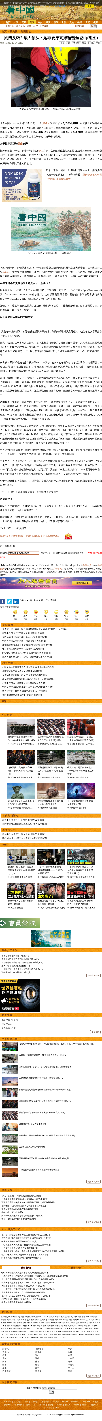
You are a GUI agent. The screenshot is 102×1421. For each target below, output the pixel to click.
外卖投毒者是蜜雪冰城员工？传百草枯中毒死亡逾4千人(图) (27, 1282)
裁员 (42, 908)
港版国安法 (35, 1320)
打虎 (98, 1323)
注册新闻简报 (10, 1382)
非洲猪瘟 (58, 1329)
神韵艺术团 (30, 1405)
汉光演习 (43, 1320)
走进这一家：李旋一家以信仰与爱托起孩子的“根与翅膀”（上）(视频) (34, 629)
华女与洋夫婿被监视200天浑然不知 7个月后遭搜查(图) (28, 679)
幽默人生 (23, 1337)
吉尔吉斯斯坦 (28, 744)
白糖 (55, 808)
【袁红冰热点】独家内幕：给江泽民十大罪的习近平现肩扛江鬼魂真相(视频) (35, 1276)
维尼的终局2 (54, 877)
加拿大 (46, 123)
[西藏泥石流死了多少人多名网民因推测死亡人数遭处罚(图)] (10, 1066)
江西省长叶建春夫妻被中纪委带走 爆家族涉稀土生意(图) (26, 1238)
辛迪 (70, 1371)
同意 (89, 6)
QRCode (24, 600)
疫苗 (18, 1320)
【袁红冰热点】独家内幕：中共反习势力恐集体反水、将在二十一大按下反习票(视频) (56, 1044)
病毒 (38, 1317)
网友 (28, 777)
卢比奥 (33, 1317)
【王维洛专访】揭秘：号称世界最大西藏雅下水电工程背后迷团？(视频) (33, 1251)
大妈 (44, 1329)
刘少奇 (97, 1334)
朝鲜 (34, 1326)
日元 (85, 1326)
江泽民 (47, 1323)
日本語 (95, 1402)
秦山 (4, 1365)
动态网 (49, 1407)
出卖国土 (74, 1317)
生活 (79, 22)
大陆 (16, 22)
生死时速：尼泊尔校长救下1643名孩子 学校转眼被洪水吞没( (80, 770)
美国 (32, 22)
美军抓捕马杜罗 (9, 1028)
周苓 (4, 1358)
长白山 (41, 1332)
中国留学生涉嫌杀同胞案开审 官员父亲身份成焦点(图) (27, 687)
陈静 (37, 1358)
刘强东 (39, 1329)
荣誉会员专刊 (10, 950)
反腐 (94, 1323)
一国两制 (14, 1326)
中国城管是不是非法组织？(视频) (16, 1302)
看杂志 (51, 1405)
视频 (95, 22)
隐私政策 (55, 1402)
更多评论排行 (93, 1305)
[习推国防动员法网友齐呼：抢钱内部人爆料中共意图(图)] (10, 1101)
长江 (14, 1320)
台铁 (87, 1317)
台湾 (25, 1329)
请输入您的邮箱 (33, 1388)
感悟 (33, 1337)
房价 (49, 1329)
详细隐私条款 (60, 6)
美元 (61, 1326)
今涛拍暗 (39, 1349)
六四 (68, 1317)
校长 (82, 777)
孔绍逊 (73, 744)
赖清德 (3, 1323)
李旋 (30, 877)
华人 (40, 150)
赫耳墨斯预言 (16, 808)
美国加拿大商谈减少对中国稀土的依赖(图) (22, 695)
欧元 (81, 1326)
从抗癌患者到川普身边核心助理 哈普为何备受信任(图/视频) (45, 1089)
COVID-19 (44, 1317)
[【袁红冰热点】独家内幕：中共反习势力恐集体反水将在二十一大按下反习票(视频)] (10, 1044)
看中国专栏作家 (11, 1344)
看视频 (59, 1405)
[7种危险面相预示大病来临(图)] (10, 1124)
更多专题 (95, 1032)
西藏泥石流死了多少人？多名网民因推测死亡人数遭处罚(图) (45, 1066)
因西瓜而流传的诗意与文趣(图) (15, 956)
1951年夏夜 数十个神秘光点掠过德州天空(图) (21, 1196)
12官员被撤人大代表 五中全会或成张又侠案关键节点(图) (26, 1245)
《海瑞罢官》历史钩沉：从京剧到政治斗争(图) (22, 969)
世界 (63, 22)
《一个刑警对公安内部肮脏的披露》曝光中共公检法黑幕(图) (28, 1289)
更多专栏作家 (93, 1376)
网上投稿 (7, 1402)
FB (31, 1326)
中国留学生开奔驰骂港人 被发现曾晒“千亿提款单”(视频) (28, 667)
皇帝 (6, 1337)
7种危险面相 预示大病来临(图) (32, 1124)
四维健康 (6, 1371)
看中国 (22, 11)
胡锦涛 (79, 744)
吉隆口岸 (44, 744)
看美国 (14, 31)
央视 (88, 1332)
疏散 (86, 777)
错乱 (80, 808)
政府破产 (64, 908)
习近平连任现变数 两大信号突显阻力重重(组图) (22, 962)
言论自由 (76, 1332)
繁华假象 (55, 908)
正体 (68, 43)
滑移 (84, 808)
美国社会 (9, 26)
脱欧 (44, 1326)
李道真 (38, 1352)
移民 (96, 1332)
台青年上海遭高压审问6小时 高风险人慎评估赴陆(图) (42, 1055)
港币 (89, 1326)
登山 (20, 143)
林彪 (92, 1334)
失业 (12, 908)
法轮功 (7, 1332)
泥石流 (43, 777)
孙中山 (69, 1334)
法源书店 (41, 1405)
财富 (10, 1329)
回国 (23, 1334)
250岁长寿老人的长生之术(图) (32, 1147)
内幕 (64, 1323)
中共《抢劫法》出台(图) (12, 1212)
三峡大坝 (93, 1317)
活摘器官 (81, 1317)
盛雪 (37, 1361)
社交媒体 (25, 1326)
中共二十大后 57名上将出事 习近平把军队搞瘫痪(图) (24, 1254)
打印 (84, 43)
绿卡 (32, 1334)
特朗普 (27, 1317)
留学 (7, 1334)
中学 (78, 777)
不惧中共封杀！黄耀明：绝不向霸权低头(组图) (24, 683)
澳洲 (51, 1334)
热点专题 (7, 1015)
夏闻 (70, 1355)
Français (74, 1402)
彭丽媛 (19, 744)
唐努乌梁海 (33, 1332)
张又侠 (63, 1317)
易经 (17, 1337)
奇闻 (87, 22)
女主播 (83, 1332)
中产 (15, 1329)
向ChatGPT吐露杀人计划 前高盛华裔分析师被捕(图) (26, 653)
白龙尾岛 (47, 1332)
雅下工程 (74, 877)
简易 (70, 1349)
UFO (82, 1320)
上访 (2, 1332)
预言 (41, 1337)
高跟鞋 (6, 272)
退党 (70, 1320)
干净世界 (23, 877)
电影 (62, 877)
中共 (32, 777)
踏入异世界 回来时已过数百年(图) (16, 966)
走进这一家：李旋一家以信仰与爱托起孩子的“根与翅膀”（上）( (21, 870)
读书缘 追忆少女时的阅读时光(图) (16, 972)
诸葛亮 (11, 1337)
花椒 (50, 808)
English (65, 1402)
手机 (37, 1337)
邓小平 (87, 1334)
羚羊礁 (84, 908)
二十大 (85, 744)
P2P (68, 1329)
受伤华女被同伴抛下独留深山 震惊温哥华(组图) (24, 675)
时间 (72, 808)
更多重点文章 (93, 1182)
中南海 (58, 1323)
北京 (35, 1329)
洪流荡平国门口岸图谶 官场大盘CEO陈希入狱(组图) (42, 1112)
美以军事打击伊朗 (10, 1020)
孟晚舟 (9, 1323)
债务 (53, 1326)
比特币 (66, 1326)
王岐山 (97, 1320)
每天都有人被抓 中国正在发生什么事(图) (19, 1241)
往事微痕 (51, 1320)
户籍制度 (19, 908)
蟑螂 (46, 808)
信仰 (17, 877)
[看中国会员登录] (20, 923)
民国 (56, 1334)
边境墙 (19, 1323)
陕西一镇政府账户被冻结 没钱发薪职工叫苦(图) (22, 1215)
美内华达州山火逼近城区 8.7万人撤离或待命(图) (24, 637)
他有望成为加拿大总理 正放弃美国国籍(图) (22, 671)
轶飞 (4, 1355)
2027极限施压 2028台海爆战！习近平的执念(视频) (23, 1299)
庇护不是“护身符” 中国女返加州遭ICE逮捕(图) (23, 633)
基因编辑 (78, 1329)
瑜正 (4, 1368)
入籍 (27, 1334)
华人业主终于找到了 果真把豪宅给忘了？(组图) (24, 691)
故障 (76, 808)
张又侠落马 (7, 1024)
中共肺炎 (4, 1317)
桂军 (60, 1334)
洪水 (22, 1320)
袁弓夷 (27, 1320)
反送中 (73, 1323)
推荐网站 (8, 1405)
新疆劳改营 (67, 1332)
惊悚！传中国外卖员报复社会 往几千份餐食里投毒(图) (25, 1273)
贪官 (78, 1323)
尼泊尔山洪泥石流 (55, 744)
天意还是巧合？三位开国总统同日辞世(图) (20, 959)
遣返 (15, 1334)
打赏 (73, 43)
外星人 (50, 1337)
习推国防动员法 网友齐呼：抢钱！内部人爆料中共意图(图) (21, 770)
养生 (64, 1337)
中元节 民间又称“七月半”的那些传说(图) (19, 1219)
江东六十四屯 (23, 1332)
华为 (86, 1323)
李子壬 (71, 1368)
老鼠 (42, 808)
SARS (60, 1332)
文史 (71, 22)
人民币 (76, 1326)
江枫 (37, 1368)
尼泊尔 (57, 777)
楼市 (2, 1329)
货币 (71, 1326)
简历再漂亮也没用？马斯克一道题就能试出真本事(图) (27, 657)
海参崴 (19, 1329)
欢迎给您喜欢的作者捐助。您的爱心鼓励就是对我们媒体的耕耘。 (31, 536)
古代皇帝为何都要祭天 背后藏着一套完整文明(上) (41, 1078)
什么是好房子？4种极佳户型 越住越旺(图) (19, 1248)
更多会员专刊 (93, 975)
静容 (37, 1365)
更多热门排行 (93, 1261)
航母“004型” (75, 908)
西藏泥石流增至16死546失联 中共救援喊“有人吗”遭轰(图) (44, 1158)
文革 (60, 1337)
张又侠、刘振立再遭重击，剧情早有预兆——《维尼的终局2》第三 (50, 870)
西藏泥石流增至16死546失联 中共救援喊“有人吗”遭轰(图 (50, 770)
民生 (36, 1334)
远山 (37, 1355)
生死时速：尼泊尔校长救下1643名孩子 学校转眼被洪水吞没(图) (47, 1135)
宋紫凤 (5, 1349)
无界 (57, 1407)
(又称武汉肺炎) (14, 1317)
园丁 (4, 1361)
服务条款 (45, 1402)
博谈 (48, 22)
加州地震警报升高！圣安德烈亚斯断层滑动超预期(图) (27, 645)
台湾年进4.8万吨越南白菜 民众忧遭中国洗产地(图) (23, 1206)
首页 (8, 22)
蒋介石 (75, 1334)
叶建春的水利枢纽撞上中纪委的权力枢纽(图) (21, 1258)
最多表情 (76, 1267)
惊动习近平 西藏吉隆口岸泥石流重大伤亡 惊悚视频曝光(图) (27, 1279)
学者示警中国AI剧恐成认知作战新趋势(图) (20, 1209)
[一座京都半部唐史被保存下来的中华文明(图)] (10, 1170)
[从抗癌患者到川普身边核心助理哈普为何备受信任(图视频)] (10, 1089)
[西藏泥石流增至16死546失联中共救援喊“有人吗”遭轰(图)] (10, 1158)
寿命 (56, 1337)
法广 (20, 1326)
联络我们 (18, 1402)
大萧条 (48, 908)
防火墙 (85, 1329)
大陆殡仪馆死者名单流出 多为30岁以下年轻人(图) (23, 1286)
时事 (29, 26)
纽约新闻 (44, 26)
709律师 (96, 1329)
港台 (40, 22)
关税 (14, 1323)
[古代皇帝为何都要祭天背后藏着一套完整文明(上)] (10, 1078)
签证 (19, 1334)
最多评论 (26, 1267)
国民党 (65, 1320)
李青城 (71, 1365)
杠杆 (57, 1326)
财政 (6, 1329)
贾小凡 (5, 1352)
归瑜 (70, 1352)
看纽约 (68, 1405)
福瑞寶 (85, 1405)
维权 (90, 1329)
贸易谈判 (34, 1323)
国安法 (9, 1320)
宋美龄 (81, 1334)
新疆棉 (3, 1320)
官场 (24, 22)
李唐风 (71, 1358)
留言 (79, 43)
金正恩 (91, 1320)
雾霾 (73, 1329)
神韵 (12, 877)
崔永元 (53, 1323)
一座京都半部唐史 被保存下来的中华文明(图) (39, 1170)
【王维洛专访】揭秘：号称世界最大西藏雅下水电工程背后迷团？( (80, 870)
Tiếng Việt (85, 1402)
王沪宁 (41, 1323)
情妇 (82, 1323)
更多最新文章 (93, 1222)
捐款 (26, 1402)
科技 (35, 26)
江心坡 (54, 1332)
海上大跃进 (92, 908)
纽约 (56, 22)
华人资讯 (20, 26)
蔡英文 (29, 1329)
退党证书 (94, 1405)
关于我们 (35, 1402)
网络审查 (14, 1332)
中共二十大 (93, 744)
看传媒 (76, 1405)
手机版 (62, 43)
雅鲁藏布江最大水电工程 (89, 877)
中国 (48, 777)
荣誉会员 (87, 565)
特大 (89, 43)
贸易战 (51, 1317)
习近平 (13, 744)
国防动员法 (21, 777)
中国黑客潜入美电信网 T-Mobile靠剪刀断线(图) (24, 641)
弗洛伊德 (76, 1320)
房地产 (94, 1326)
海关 (11, 1334)
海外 (41, 1334)
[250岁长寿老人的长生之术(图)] (10, 1147)
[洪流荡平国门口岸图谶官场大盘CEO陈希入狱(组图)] (10, 1112)
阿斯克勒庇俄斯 (28, 808)
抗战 (64, 1334)
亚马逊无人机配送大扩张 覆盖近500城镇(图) (23, 649)
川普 (22, 1317)
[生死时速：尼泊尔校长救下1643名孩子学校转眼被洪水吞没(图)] (10, 1135)
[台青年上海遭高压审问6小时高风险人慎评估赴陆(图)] (10, 1055)
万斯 (24, 1323)
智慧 (29, 1337)
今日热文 (7, 715)
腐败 (90, 1323)
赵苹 (70, 1361)
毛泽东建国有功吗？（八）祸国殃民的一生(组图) (23, 1292)
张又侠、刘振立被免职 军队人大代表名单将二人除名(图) (26, 1235)
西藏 (52, 777)
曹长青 (38, 1371)
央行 (48, 1326)
